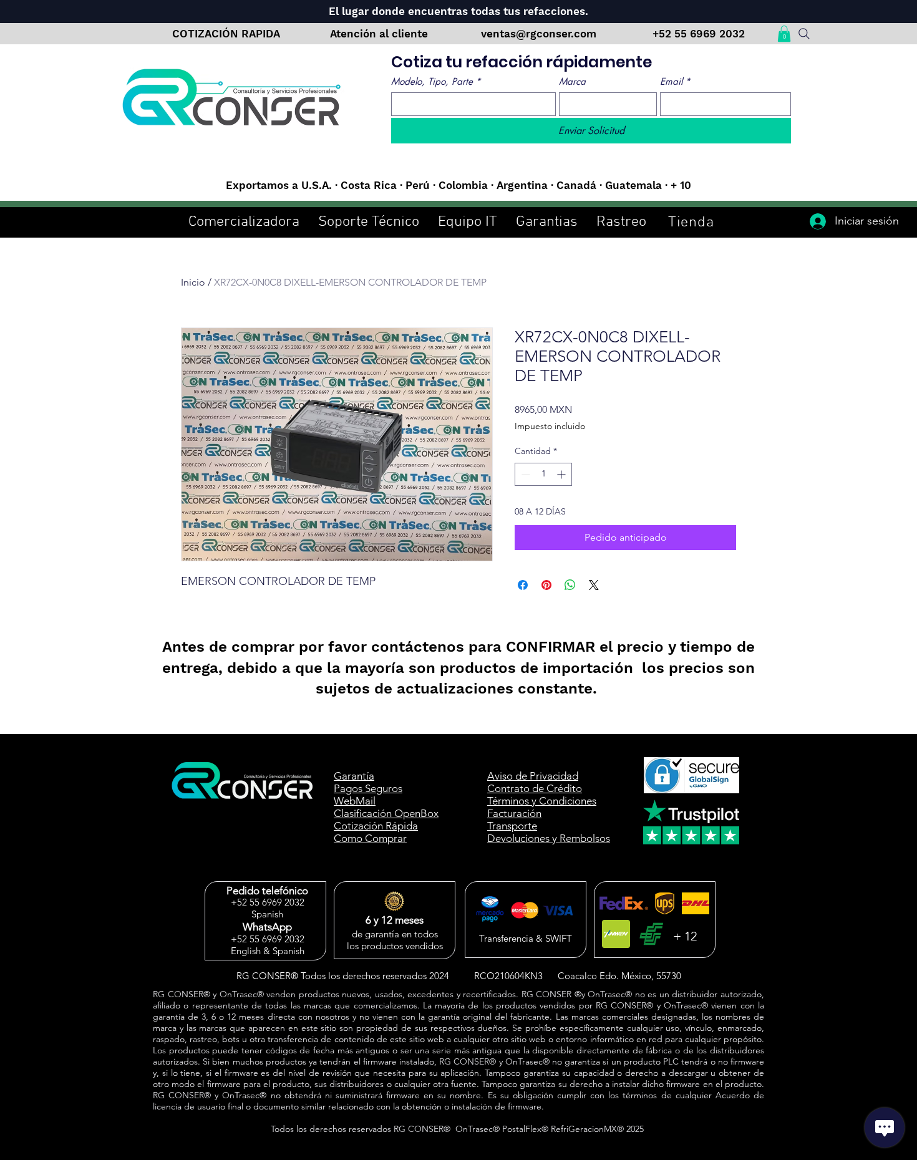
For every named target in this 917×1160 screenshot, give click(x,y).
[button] (784, 34)
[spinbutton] (543, 474)
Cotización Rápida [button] (376, 825)
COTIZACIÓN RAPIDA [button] (226, 33)
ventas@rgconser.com (540, 33)
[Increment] (562, 474)
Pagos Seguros (368, 788)
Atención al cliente (380, 33)
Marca (572, 81)
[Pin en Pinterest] (546, 585)
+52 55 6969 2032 (699, 33)
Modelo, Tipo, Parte (436, 81)
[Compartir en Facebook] (522, 585)
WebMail (355, 801)
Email (675, 81)
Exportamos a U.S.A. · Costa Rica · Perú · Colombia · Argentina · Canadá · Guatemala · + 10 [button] (458, 185)
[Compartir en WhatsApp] (570, 585)
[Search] (803, 34)
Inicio (193, 282)
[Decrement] (524, 474)
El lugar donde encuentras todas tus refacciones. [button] (458, 11)
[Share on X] (593, 585)
